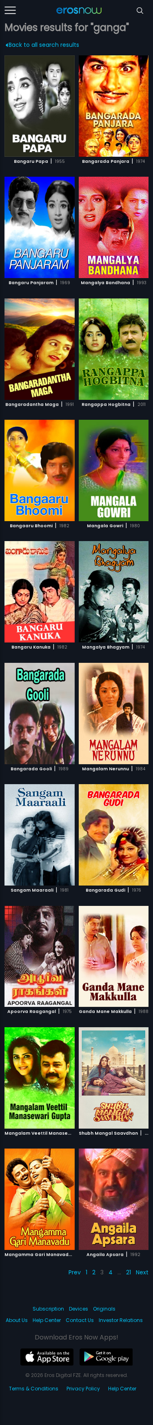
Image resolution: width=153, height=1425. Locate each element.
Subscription (48, 1308)
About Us (17, 1320)
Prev (75, 1272)
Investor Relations (121, 1320)
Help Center (47, 1320)
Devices (78, 1308)
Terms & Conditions (33, 1388)
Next (142, 1272)
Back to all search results (44, 45)
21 (128, 1272)
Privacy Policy (83, 1388)
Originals (104, 1308)
